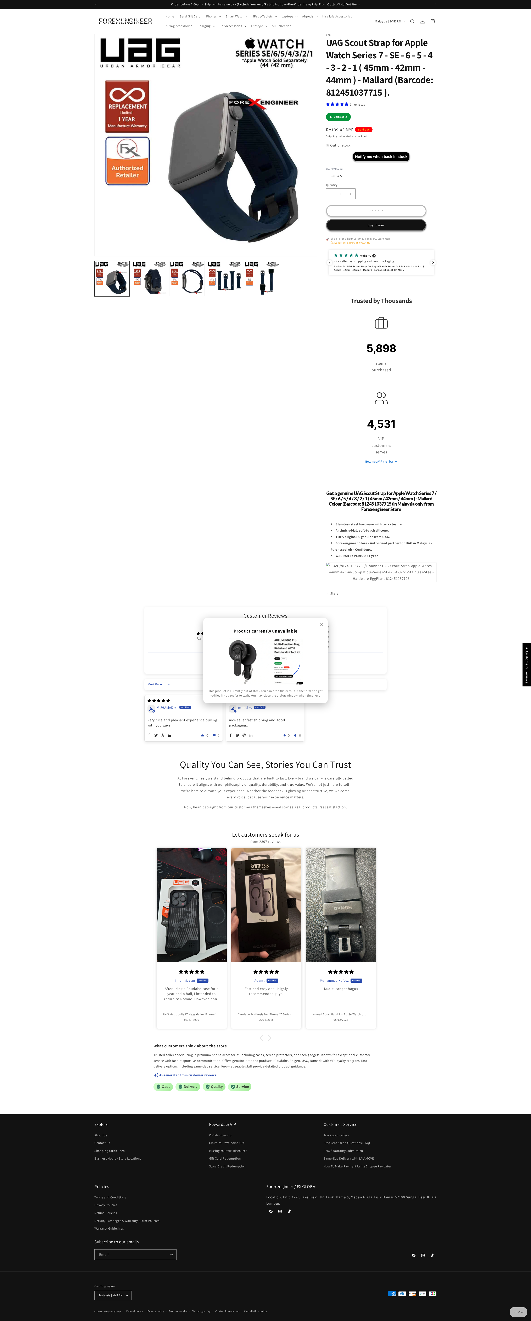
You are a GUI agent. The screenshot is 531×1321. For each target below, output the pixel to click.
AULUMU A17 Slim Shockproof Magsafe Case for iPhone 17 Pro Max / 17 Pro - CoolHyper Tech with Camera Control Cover (40, 1308)
